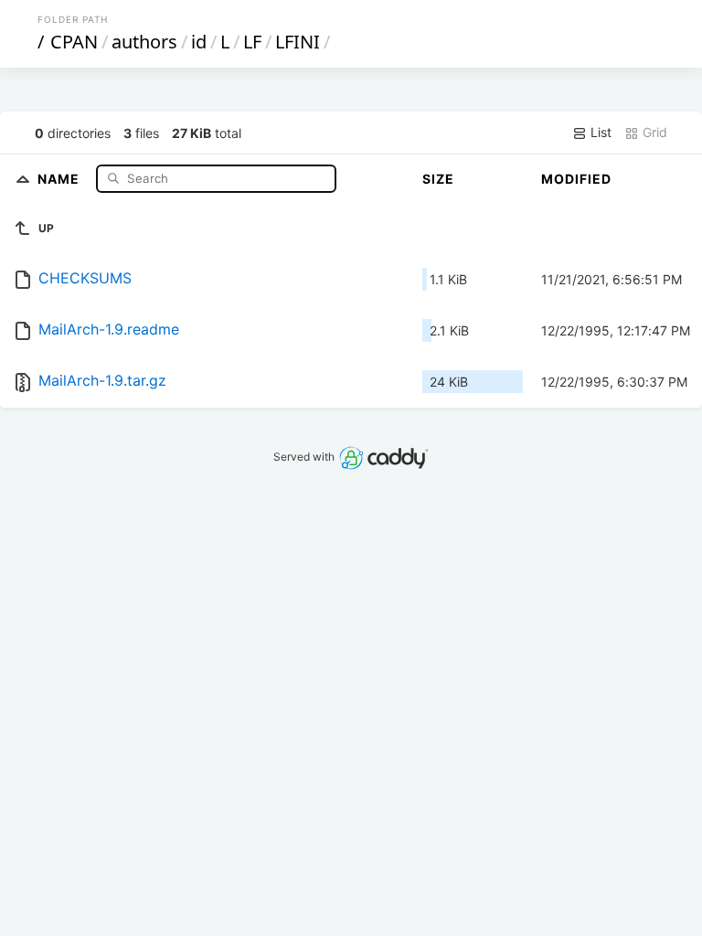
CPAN (74, 41)
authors (144, 41)
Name (60, 178)
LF (252, 41)
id (199, 41)
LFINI (297, 41)
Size (438, 178)
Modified (576, 178)
